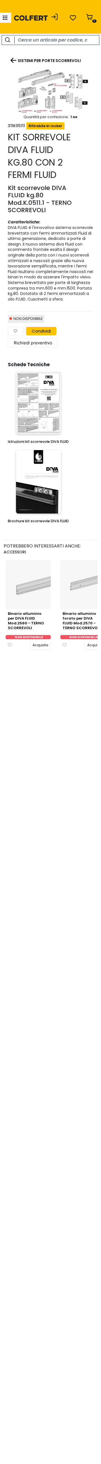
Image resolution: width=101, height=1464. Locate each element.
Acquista (40, 645)
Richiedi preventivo (33, 342)
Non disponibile (29, 637)
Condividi (41, 331)
